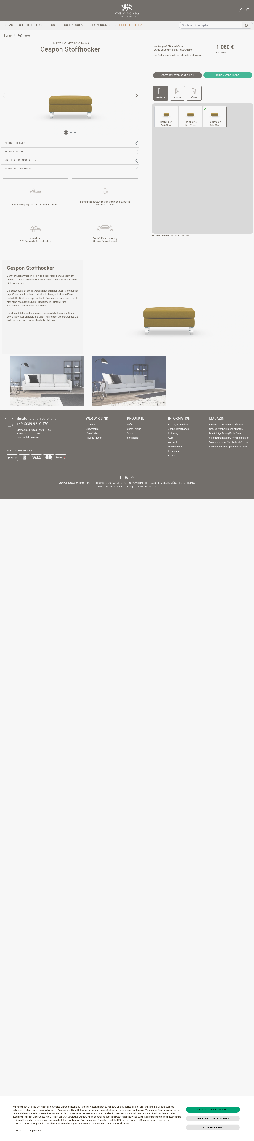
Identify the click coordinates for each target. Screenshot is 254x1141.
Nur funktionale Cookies (213, 1118)
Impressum (35, 1130)
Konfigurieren (212, 1127)
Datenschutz (19, 1130)
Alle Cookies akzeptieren (212, 1109)
